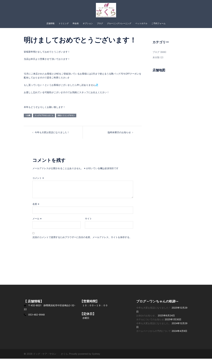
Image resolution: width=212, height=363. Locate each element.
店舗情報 (50, 23)
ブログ (100, 23)
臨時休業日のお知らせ (119, 132)
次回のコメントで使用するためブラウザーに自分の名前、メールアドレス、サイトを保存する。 (82, 237)
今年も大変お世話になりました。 (153, 323)
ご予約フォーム (158, 23)
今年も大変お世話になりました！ (52, 132)
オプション (88, 23)
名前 (35, 204)
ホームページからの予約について (153, 330)
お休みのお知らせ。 (146, 315)
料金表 (76, 23)
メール (37, 218)
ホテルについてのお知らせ (150, 319)
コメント (38, 178)
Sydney (96, 353)
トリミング (64, 23)
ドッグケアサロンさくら (44, 115)
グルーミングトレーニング (119, 23)
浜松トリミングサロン (66, 115)
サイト (88, 218)
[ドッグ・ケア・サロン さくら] (106, 11)
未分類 (156, 57)
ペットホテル (141, 23)
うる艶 (27, 115)
